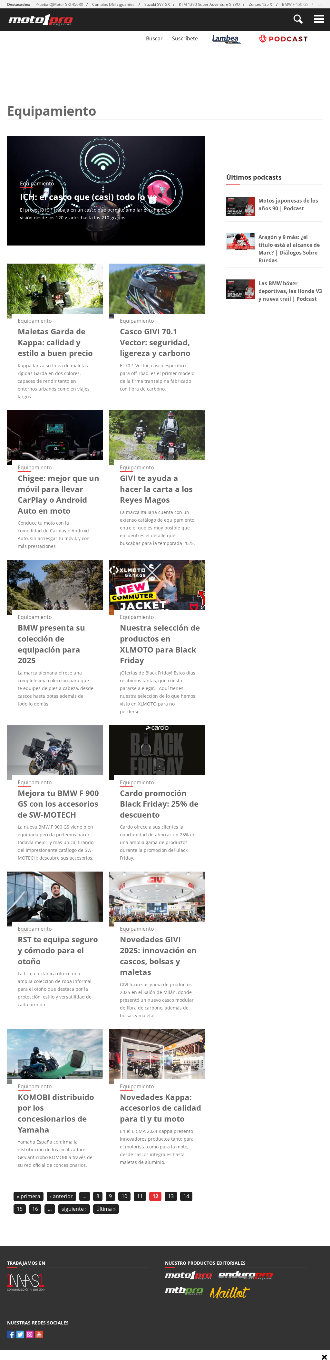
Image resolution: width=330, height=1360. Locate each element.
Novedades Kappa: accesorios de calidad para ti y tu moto (160, 1108)
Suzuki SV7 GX (157, 4)
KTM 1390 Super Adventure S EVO (209, 4)
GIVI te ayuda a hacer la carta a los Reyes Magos (156, 489)
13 (171, 1196)
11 (140, 1196)
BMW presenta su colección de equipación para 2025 (51, 643)
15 (20, 1208)
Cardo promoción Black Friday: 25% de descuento (159, 804)
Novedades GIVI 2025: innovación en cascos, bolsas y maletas (158, 955)
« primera (28, 1196)
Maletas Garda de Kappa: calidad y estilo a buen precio (55, 342)
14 (186, 1196)
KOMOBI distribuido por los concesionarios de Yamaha (56, 1113)
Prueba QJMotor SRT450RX (59, 4)
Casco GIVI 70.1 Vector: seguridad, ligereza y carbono (155, 342)
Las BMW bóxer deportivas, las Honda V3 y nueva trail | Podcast (290, 291)
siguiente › (74, 1208)
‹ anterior (61, 1196)
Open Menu (319, 19)
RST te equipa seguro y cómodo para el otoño (58, 950)
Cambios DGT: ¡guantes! (113, 4)
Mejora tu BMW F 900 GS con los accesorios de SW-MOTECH (58, 804)
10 (124, 1196)
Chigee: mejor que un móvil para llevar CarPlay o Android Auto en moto (58, 494)
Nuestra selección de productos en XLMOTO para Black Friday (160, 643)
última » (106, 1208)
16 (35, 1208)
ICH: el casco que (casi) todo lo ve (88, 197)
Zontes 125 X (261, 4)
